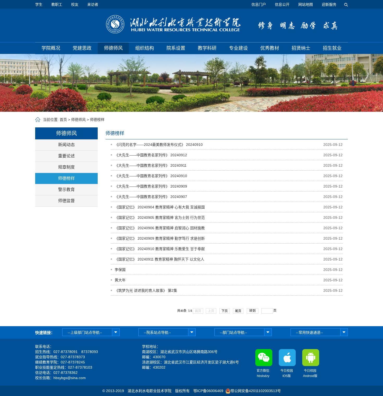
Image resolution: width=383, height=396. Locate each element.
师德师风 (113, 48)
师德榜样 (97, 119)
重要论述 (66, 156)
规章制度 (66, 167)
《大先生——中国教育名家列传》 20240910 (151, 176)
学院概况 (50, 48)
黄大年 (120, 280)
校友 (74, 4)
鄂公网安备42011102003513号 (256, 391)
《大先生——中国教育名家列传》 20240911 (151, 165)
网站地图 (305, 4)
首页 (63, 119)
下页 (224, 311)
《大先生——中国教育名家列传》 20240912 (151, 155)
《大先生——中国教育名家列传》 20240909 (151, 186)
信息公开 (282, 4)
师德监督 (66, 201)
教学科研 (207, 48)
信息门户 (258, 4)
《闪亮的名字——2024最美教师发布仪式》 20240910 (159, 145)
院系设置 (175, 48)
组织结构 (144, 48)
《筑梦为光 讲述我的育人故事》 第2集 (146, 290)
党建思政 (82, 48)
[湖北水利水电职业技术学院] (173, 24)
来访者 (92, 4)
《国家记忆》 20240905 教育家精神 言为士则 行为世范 (160, 217)
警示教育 (66, 189)
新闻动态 (66, 145)
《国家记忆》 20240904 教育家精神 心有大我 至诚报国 (160, 207)
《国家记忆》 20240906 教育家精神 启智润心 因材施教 (160, 228)
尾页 (238, 311)
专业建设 (238, 48)
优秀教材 (269, 48)
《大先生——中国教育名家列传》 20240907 (151, 197)
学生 (38, 4)
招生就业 (332, 48)
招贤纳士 (301, 48)
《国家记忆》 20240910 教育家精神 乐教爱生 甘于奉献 (160, 249)
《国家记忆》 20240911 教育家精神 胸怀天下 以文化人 (159, 259)
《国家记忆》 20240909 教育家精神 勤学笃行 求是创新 (160, 238)
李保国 (120, 270)
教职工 (56, 4)
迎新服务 (329, 4)
